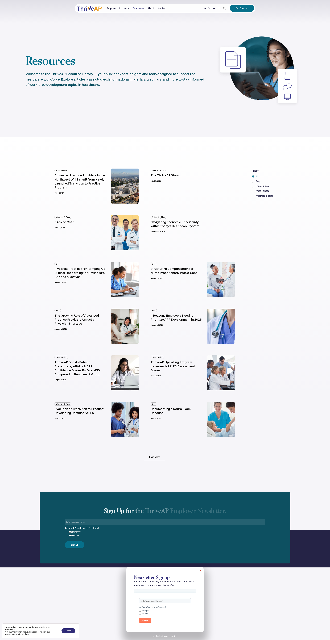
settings (25, 634)
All (256, 176)
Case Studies (262, 186)
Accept (68, 631)
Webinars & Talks (264, 196)
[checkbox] (167, 533)
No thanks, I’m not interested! (165, 636)
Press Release (262, 191)
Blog (257, 181)
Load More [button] (154, 456)
